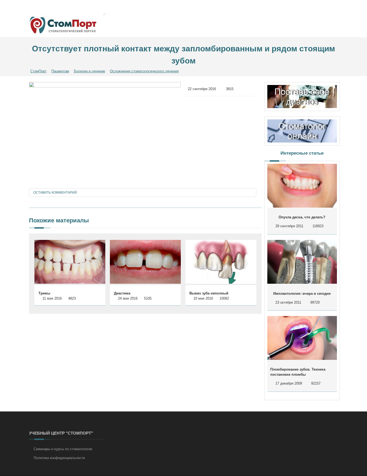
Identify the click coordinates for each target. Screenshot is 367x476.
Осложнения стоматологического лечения (144, 71)
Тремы (44, 293)
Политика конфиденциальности (59, 458)
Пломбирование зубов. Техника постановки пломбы (297, 372)
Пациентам (60, 71)
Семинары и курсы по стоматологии (63, 449)
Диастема (122, 293)
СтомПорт (38, 71)
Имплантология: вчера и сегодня (302, 294)
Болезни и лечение (89, 71)
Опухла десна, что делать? (302, 217)
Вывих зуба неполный (208, 293)
